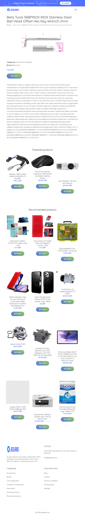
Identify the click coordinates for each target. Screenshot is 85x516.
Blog (45, 473)
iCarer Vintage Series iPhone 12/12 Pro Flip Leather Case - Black (43, 299)
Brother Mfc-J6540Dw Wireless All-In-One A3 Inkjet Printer (42, 417)
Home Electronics (13, 492)
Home (9, 25)
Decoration (11, 488)
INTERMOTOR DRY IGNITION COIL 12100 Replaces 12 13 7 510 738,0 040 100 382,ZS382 (42, 352)
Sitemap (47, 488)
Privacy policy (49, 485)
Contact (47, 477)
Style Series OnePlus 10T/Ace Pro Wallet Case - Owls (17, 243)
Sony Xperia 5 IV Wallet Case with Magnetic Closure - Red (42, 243)
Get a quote (65, 3)
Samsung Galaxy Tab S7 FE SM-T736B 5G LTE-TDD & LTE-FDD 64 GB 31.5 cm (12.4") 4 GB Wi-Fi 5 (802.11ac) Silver (67, 356)
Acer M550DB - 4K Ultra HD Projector (67, 182)
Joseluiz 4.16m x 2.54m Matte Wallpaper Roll (17, 408)
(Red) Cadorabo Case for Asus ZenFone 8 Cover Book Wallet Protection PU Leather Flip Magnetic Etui (17, 301)
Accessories (20, 62)
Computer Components (15, 485)
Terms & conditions (51, 481)
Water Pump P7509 (17, 344)
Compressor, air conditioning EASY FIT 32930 (67, 291)
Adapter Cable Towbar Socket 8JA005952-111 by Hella (17, 176)
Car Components (13, 481)
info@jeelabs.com (50, 458)
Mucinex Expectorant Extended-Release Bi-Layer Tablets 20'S (67, 409)
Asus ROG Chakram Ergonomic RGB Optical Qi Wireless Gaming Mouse (43, 175)
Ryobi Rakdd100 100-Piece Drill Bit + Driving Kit (67, 250)
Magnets (29, 62)
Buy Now (14, 76)
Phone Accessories (14, 496)
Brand (9, 477)
